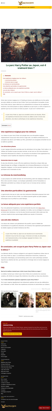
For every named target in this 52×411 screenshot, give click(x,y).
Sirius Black (4, 309)
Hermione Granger (23, 309)
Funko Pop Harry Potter (6, 367)
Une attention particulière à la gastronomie (14, 86)
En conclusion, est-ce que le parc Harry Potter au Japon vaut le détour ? (22, 92)
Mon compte (4, 379)
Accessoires (4, 345)
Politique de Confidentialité (7, 388)
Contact (3, 401)
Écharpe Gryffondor (5, 364)
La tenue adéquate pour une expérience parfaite (16, 88)
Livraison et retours (5, 382)
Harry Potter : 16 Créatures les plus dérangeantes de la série (43, 310)
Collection (3, 349)
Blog (2, 393)
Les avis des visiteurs (9, 90)
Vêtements (3, 344)
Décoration (3, 351)
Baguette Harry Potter (6, 362)
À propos (3, 390)
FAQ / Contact (4, 381)
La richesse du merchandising (11, 84)
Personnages (4, 356)
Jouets (2, 353)
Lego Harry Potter (5, 369)
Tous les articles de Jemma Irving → (12, 333)
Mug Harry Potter (5, 371)
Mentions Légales (5, 386)
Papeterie (3, 354)
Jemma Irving (8, 325)
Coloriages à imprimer (6, 373)
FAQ (4, 94)
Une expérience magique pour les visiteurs (14, 78)
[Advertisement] (26, 18)
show (9, 125)
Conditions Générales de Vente (8, 384)
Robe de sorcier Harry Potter (7, 366)
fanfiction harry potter (28, 316)
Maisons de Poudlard (6, 347)
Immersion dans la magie (11, 82)
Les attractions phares (10, 80)
